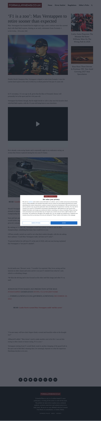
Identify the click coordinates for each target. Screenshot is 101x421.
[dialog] (50, 210)
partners (31, 201)
